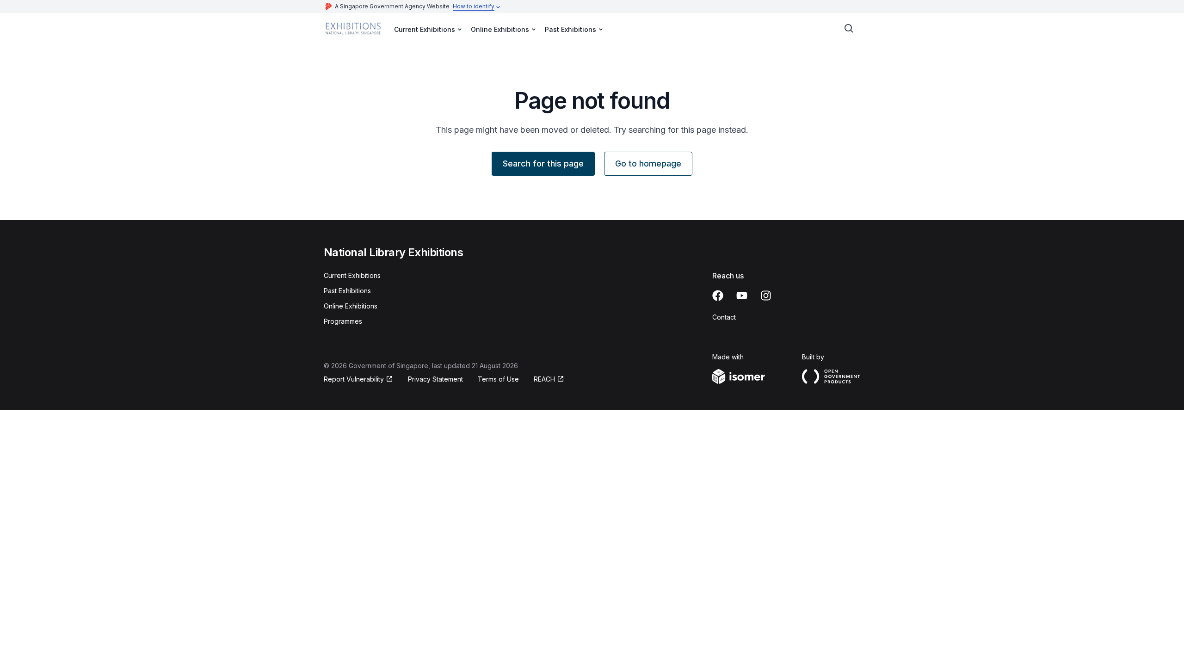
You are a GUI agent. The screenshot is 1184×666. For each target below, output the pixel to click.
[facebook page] (717, 295)
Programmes (343, 321)
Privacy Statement (435, 379)
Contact (724, 317)
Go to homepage (648, 163)
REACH (544, 379)
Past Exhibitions (347, 291)
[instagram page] (765, 295)
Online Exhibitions (350, 306)
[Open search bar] (849, 29)
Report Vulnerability (354, 379)
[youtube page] (741, 295)
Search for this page (543, 163)
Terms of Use (498, 379)
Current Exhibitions (352, 275)
